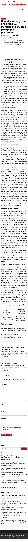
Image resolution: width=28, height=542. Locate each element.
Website (3, 419)
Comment (4, 384)
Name (3, 404)
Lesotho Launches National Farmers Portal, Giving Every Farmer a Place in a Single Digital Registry (13, 482)
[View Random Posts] (23, 10)
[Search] (26, 10)
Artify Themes (20, 537)
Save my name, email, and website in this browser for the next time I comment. (14, 427)
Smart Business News (14, 4)
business (3, 18)
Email (3, 411)
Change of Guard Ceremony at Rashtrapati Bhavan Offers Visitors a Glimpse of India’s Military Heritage (13, 457)
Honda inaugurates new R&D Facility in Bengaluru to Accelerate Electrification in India (13, 330)
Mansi (2, 38)
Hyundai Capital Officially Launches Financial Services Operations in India (13, 469)
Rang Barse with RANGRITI (9, 363)
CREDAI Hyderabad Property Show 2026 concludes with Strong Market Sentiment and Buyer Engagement (13, 463)
